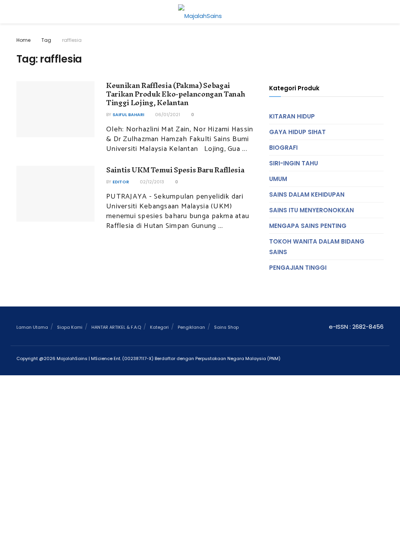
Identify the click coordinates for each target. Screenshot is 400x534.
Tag (46, 40)
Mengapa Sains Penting (307, 226)
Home (23, 40)
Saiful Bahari (128, 114)
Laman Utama (32, 327)
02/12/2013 (151, 182)
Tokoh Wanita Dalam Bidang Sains (316, 246)
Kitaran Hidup (292, 116)
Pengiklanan (191, 327)
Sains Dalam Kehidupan (307, 194)
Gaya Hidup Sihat (297, 132)
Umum (278, 179)
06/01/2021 (167, 114)
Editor (120, 182)
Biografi (283, 147)
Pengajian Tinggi (298, 267)
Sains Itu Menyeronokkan (311, 210)
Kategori (159, 327)
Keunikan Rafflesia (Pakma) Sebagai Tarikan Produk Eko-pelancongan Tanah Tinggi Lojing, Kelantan (175, 94)
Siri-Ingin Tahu (293, 163)
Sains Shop (226, 327)
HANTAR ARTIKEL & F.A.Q (116, 327)
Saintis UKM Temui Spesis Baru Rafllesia (175, 170)
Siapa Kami (69, 327)
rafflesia (72, 40)
